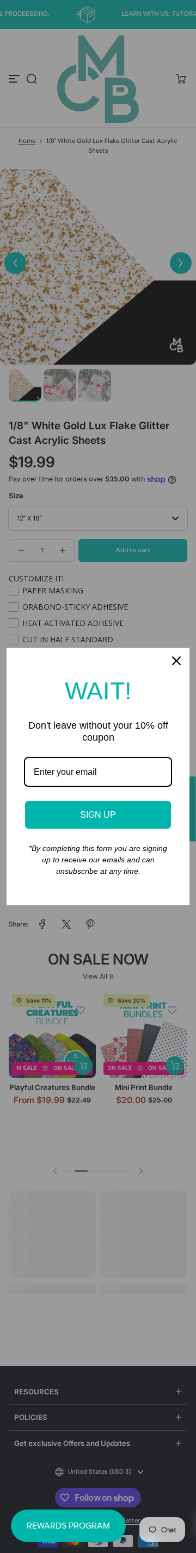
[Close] (176, 661)
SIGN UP (98, 814)
